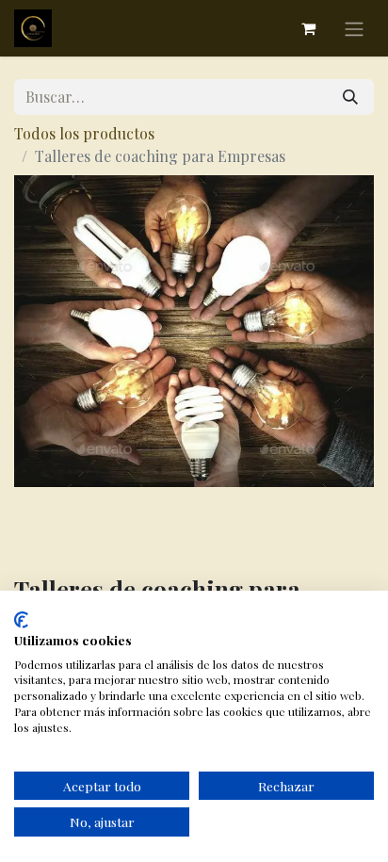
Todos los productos (84, 133)
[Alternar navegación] (354, 28)
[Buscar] (350, 97)
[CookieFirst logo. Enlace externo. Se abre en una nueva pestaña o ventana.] (21, 619)
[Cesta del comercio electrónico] (308, 28)
